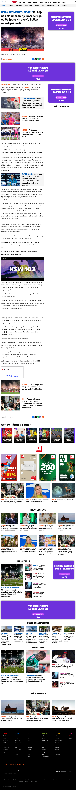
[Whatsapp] (38, 59)
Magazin (29, 2)
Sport (20, 2)
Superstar (29, 749)
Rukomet (11, 5)
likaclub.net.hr (34, 781)
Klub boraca (19, 5)
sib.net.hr (30, 779)
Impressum (6, 770)
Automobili (44, 759)
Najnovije (71, 738)
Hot (24, 2)
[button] (3, 429)
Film (28, 738)
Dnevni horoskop (58, 740)
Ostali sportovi (50, 5)
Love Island (30, 747)
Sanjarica (70, 740)
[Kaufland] (38, 448)
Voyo (29, 756)
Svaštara (57, 749)
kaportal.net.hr (37, 779)
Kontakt (46, 770)
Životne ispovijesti (45, 756)
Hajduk (3, 85)
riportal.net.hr (54, 779)
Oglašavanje (13, 770)
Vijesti (4, 735)
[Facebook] (33, 59)
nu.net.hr (27, 781)
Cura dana (57, 738)
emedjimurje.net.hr (22, 779)
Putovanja (44, 749)
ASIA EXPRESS (56, 2)
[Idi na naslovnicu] (6, 3)
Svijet (4, 738)
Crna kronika (5, 740)
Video (70, 736)
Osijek (9, 85)
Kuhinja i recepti (45, 740)
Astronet (57, 735)
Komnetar (57, 742)
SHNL (27, 87)
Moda (43, 747)
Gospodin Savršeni (31, 752)
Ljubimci (43, 745)
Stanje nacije (6, 747)
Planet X (57, 747)
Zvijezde (29, 735)
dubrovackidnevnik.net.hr (64, 779)
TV (28, 745)
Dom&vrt (43, 738)
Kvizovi (56, 752)
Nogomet (3, 5)
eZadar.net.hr (21, 781)
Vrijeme (5, 752)
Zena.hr (9, 779)
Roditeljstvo (44, 752)
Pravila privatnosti (39, 770)
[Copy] (43, 59)
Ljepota (43, 742)
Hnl (7, 417)
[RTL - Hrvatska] (63, 772)
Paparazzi (29, 742)
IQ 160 (49, 2)
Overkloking (57, 745)
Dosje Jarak (5, 749)
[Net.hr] (70, 772)
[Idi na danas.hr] (14, 2)
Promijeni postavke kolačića (9, 773)
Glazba (29, 740)
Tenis (43, 5)
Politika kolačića (29, 770)
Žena (41, 2)
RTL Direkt (5, 745)
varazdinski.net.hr (46, 779)
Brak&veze (44, 735)
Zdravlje (43, 754)
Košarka (37, 5)
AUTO (45, 2)
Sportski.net (18, 58)
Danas (5, 733)
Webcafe (35, 2)
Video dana (57, 754)
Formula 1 (64, 5)
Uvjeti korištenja (20, 770)
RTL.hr (4, 779)
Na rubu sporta (28, 5)
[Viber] (40, 59)
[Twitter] (36, 59)
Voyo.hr (14, 779)
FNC (58, 5)
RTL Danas (5, 742)
